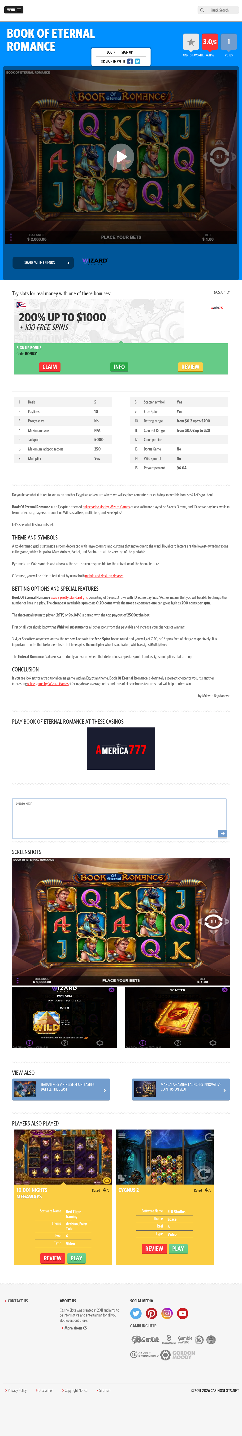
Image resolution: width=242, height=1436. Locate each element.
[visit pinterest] (151, 1313)
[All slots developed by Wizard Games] (94, 263)
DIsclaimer (46, 1390)
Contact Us (18, 1300)
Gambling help (143, 1325)
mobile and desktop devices (104, 575)
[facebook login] (130, 61)
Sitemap (104, 1390)
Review (190, 366)
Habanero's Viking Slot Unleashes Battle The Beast (68, 1087)
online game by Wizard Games (48, 683)
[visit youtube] (182, 1313)
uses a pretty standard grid (69, 597)
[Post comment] (222, 834)
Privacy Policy (17, 1390)
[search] (201, 10)
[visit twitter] (136, 1313)
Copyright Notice (76, 1390)
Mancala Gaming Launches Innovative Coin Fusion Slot (191, 1087)
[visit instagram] (167, 1313)
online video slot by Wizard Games (106, 506)
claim (50, 366)
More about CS (76, 1328)
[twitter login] (137, 61)
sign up (127, 52)
